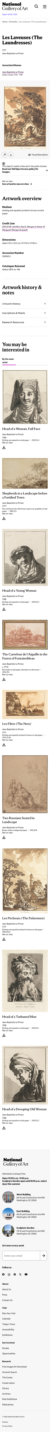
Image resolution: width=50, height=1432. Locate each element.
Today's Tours (8, 1324)
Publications (7, 1404)
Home (4, 21)
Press (4, 1294)
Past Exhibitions (9, 1399)
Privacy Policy (7, 1426)
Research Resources (13, 322)
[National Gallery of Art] (25, 1162)
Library (5, 1388)
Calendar (6, 1318)
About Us (6, 1289)
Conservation (8, 1382)
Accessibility (8, 1329)
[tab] (9, 361)
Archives (6, 1393)
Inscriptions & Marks (13, 313)
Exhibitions (7, 1335)
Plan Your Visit (8, 1313)
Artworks (13, 21)
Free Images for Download (14, 1366)
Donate (5, 1348)
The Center (7, 1377)
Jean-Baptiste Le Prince (13, 72)
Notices (5, 1422)
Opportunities (8, 1353)
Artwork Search (9, 1372)
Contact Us (7, 1300)
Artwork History (11, 303)
